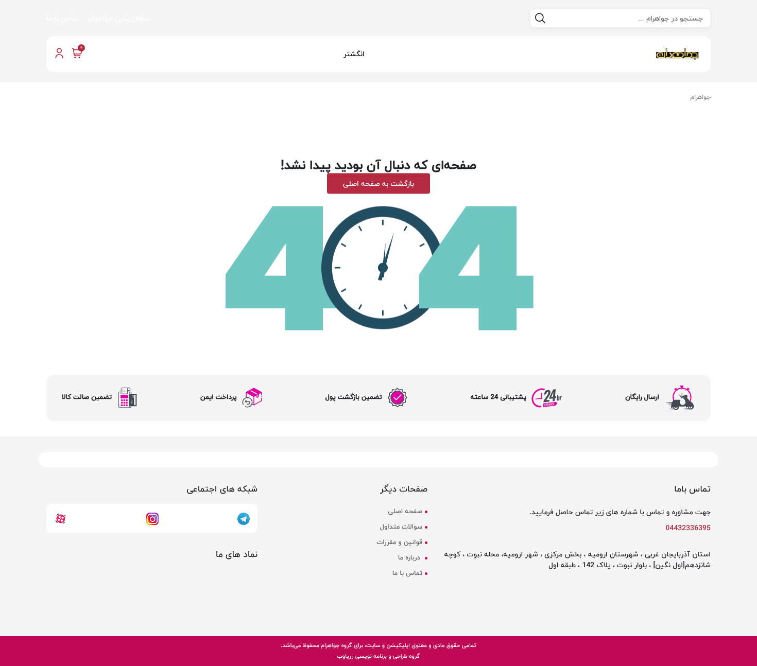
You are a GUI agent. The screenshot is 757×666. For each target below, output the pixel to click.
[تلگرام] (243, 518)
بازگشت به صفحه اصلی (378, 183)
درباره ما (410, 558)
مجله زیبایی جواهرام (119, 18)
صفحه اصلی (405, 511)
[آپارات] (60, 518)
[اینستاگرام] (152, 518)
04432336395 (688, 527)
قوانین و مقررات (399, 542)
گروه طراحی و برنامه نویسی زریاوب (378, 656)
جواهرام (701, 97)
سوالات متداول (401, 527)
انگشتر (354, 53)
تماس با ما (62, 18)
